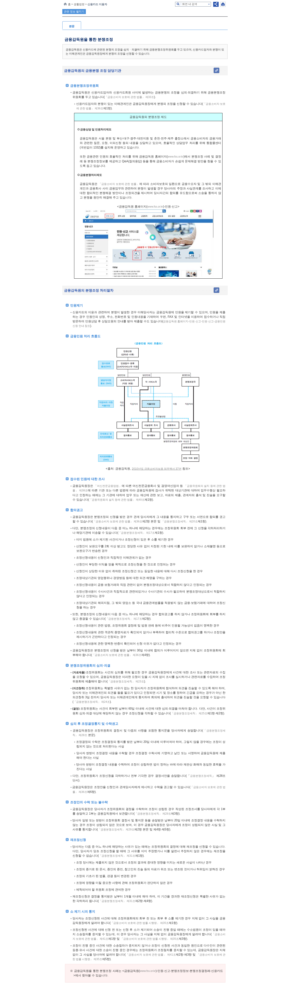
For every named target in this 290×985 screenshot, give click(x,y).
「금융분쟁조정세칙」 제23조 (126, 681)
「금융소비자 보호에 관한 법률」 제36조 (117, 521)
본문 (72, 26)
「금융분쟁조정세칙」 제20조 (179, 521)
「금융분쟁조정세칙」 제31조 (117, 855)
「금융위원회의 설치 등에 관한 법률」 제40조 (117, 499)
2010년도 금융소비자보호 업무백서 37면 (156, 468)
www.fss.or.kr (176, 156)
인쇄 (223, 4)
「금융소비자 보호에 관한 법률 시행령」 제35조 (140, 923)
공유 (216, 4)
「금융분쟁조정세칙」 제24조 (91, 701)
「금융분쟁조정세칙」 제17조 (136, 532)
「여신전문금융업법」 (108, 486)
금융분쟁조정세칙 (201, 775)
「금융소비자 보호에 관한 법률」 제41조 (151, 954)
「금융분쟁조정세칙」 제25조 (189, 713)
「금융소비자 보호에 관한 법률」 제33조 (129, 97)
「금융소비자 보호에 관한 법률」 (119, 184)
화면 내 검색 (189, 4)
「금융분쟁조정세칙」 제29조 (153, 813)
